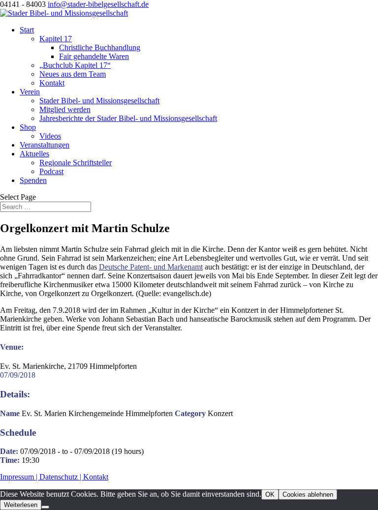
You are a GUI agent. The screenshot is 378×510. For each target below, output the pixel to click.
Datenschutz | (61, 477)
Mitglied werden (65, 109)
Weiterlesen (20, 505)
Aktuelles (34, 154)
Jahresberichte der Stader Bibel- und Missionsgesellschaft (128, 118)
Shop (28, 127)
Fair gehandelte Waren (94, 56)
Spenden (33, 180)
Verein (30, 92)
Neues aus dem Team (72, 74)
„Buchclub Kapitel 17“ (75, 65)
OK (270, 494)
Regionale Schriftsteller (75, 162)
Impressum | (19, 477)
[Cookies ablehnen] (45, 507)
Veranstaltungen (44, 145)
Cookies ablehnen (308, 494)
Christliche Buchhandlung (99, 47)
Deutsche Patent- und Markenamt (151, 267)
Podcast (51, 171)
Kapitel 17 (55, 38)
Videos (50, 136)
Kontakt (51, 83)
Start (27, 30)
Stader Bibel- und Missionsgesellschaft (99, 100)
